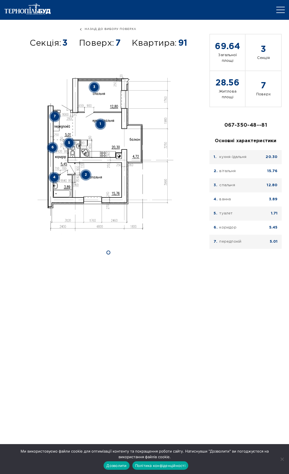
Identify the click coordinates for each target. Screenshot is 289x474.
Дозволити (116, 465)
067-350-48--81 (245, 125)
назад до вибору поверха (110, 29)
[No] (282, 459)
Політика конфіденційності (160, 465)
